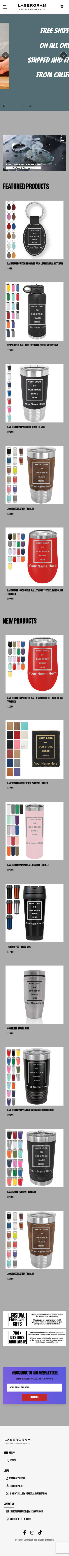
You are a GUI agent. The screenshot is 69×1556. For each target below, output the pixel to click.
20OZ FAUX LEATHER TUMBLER (20, 509)
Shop (10, 78)
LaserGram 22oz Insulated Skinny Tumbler (28, 865)
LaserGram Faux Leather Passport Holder (27, 783)
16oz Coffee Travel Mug (19, 947)
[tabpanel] (34, 55)
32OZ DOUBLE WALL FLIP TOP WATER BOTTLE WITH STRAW (32, 345)
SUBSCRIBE (35, 1397)
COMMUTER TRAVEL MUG (18, 1028)
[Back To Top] (58, 1545)
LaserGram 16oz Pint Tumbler (21, 1192)
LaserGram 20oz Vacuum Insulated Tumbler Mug (30, 1110)
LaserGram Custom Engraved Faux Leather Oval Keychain (35, 263)
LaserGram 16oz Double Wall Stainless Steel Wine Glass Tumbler (35, 592)
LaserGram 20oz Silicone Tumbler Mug (26, 427)
